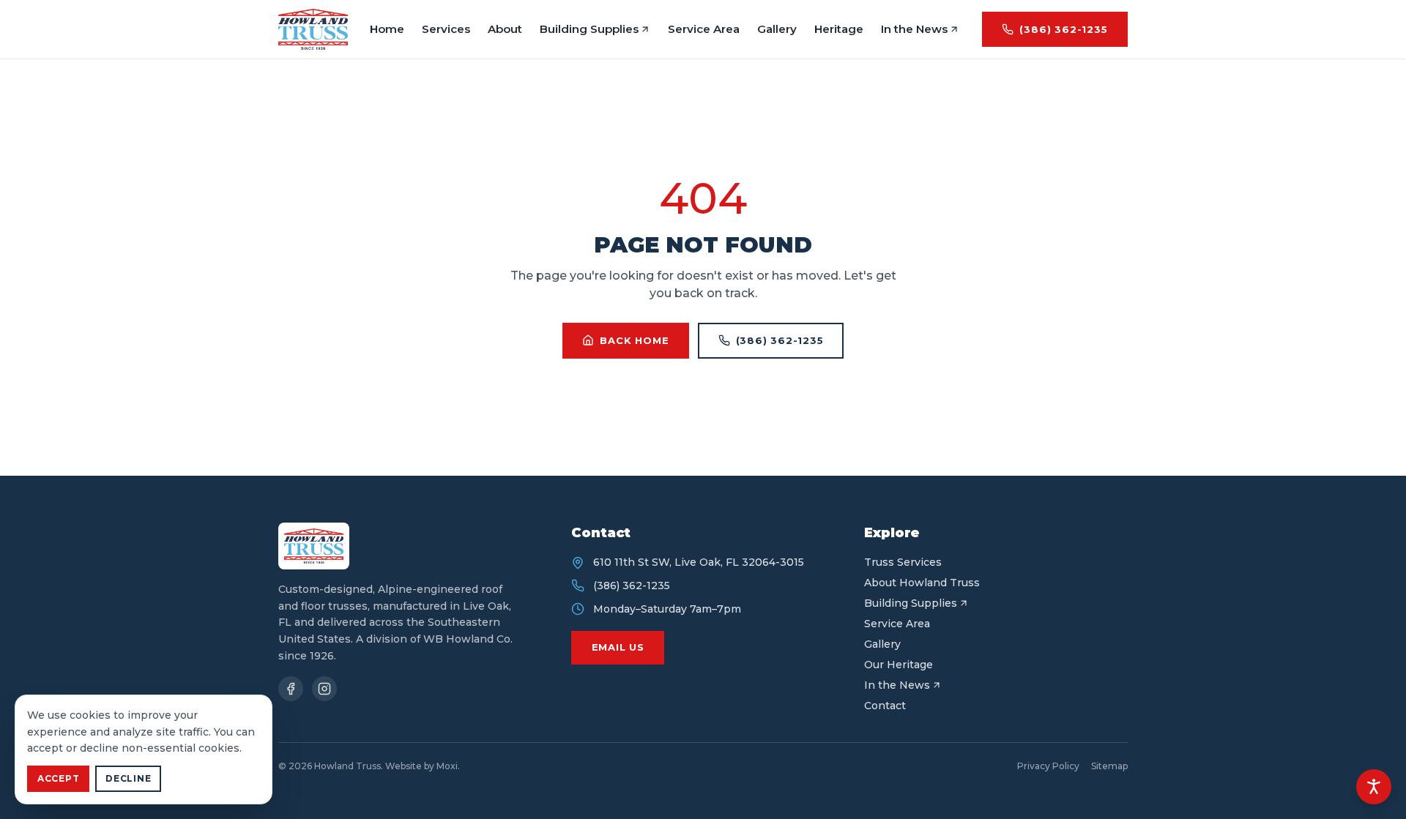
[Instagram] (324, 688)
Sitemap (1109, 765)
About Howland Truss (922, 582)
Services (446, 29)
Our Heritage (898, 664)
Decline (128, 778)
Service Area (704, 29)
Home (387, 29)
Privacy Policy (1048, 765)
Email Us (618, 647)
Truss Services (903, 562)
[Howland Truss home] (313, 29)
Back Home (634, 340)
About (505, 29)
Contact (885, 705)
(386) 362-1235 (1063, 29)
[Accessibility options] (1373, 786)
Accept (58, 778)
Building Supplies (589, 29)
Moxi (447, 765)
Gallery (777, 29)
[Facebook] (290, 688)
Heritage (838, 29)
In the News (914, 29)
